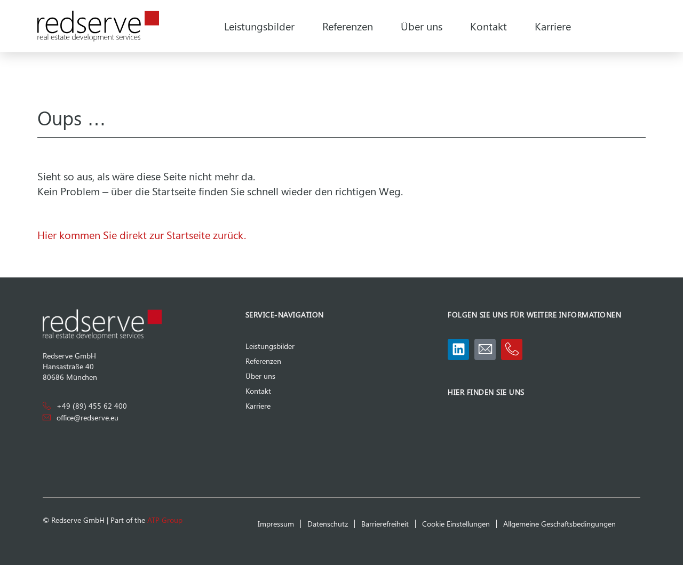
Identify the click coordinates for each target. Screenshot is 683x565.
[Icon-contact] (485, 349)
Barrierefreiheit (385, 524)
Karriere (553, 26)
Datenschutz (327, 524)
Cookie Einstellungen (456, 524)
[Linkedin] (458, 349)
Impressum (276, 524)
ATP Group (164, 520)
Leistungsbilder (259, 26)
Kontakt (488, 26)
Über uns (421, 26)
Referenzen (347, 26)
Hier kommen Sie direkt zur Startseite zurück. (141, 234)
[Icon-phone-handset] (511, 349)
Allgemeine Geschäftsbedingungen (559, 524)
